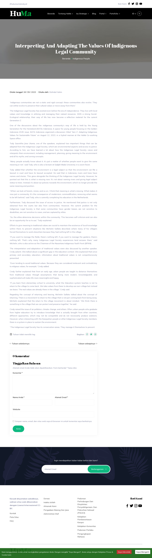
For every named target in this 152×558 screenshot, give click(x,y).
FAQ (12, 521)
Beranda (51, 13)
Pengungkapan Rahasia (84, 535)
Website (16, 409)
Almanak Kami (50, 506)
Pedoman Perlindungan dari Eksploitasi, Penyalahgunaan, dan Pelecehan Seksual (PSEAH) (87, 505)
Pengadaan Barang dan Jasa (56, 510)
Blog (94, 13)
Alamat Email (61, 397)
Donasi (47, 498)
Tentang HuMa (64, 13)
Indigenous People (81, 58)
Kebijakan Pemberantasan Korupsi (84, 519)
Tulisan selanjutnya (86, 343)
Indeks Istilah (49, 502)
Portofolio (114, 13)
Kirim (18, 429)
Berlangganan (97, 469)
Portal (101, 13)
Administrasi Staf (51, 514)
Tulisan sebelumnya (20, 343)
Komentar (18, 373)
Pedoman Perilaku (85, 530)
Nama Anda (18, 397)
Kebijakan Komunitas (86, 526)
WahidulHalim (55, 92)
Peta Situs (14, 517)
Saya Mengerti (142, 552)
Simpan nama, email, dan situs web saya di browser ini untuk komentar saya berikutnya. (53, 421)
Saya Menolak (124, 552)
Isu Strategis (81, 13)
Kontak (13, 513)
